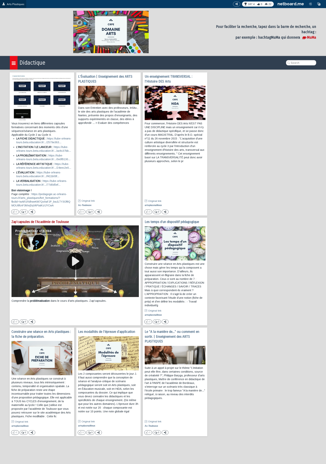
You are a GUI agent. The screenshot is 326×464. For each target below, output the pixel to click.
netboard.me (291, 3)
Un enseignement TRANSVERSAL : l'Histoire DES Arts (168, 78)
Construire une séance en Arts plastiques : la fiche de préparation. (41, 334)
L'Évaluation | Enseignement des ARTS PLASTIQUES (105, 78)
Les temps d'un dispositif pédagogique (172, 222)
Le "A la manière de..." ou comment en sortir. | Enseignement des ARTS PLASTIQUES (172, 336)
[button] (318, 4)
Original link (88, 200)
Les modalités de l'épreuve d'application (106, 332)
